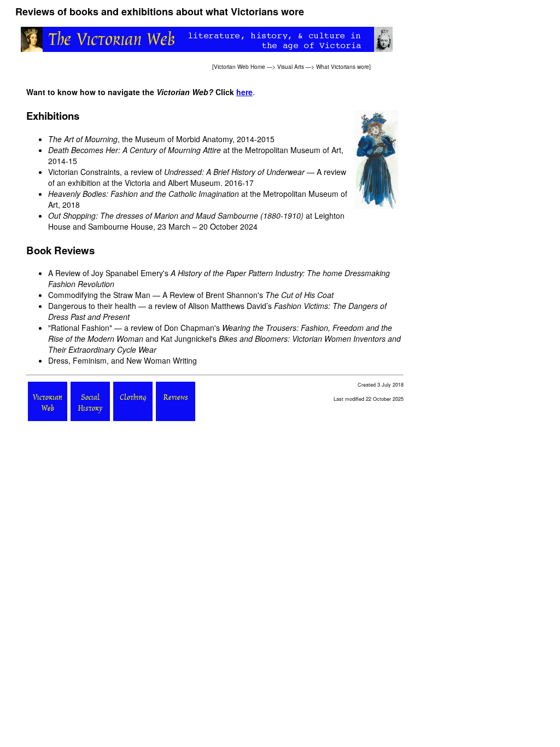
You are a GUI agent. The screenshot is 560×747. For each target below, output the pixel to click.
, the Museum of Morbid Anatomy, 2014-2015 (161, 138)
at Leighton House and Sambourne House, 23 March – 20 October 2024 (196, 221)
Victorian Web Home (239, 67)
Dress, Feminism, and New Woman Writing (122, 360)
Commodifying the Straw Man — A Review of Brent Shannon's (191, 294)
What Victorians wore (342, 67)
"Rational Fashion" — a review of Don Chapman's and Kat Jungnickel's (224, 338)
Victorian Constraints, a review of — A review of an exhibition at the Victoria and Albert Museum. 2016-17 (197, 177)
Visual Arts (290, 67)
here (244, 91)
